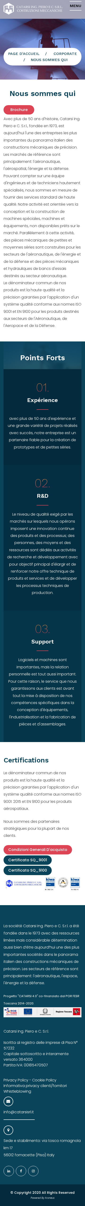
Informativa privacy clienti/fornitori (35, 1085)
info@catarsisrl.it (19, 1112)
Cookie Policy (44, 1080)
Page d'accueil (23, 53)
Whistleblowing (17, 1091)
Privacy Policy (16, 1080)
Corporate (65, 53)
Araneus (50, 1198)
